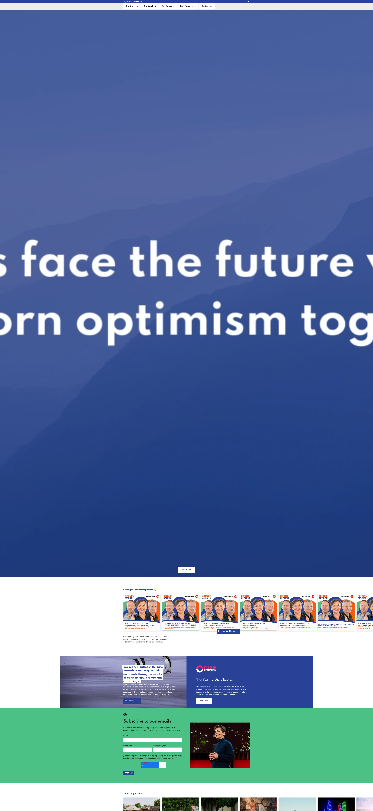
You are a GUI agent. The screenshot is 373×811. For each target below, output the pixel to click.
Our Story (131, 6)
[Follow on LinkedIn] (248, 2)
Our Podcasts (186, 6)
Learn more (185, 570)
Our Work (148, 6)
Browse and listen (227, 631)
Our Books (167, 6)
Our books (203, 701)
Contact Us (206, 6)
